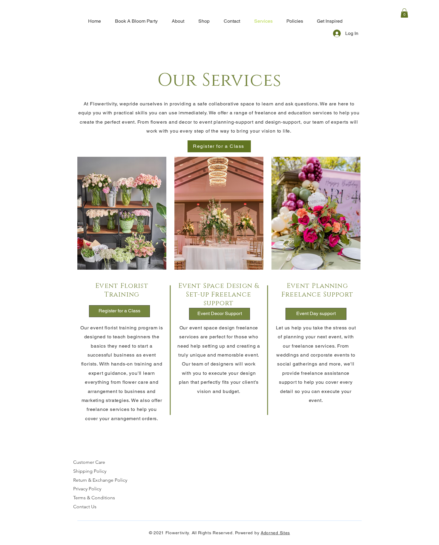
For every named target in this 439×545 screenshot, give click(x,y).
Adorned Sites (275, 532)
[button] (404, 13)
